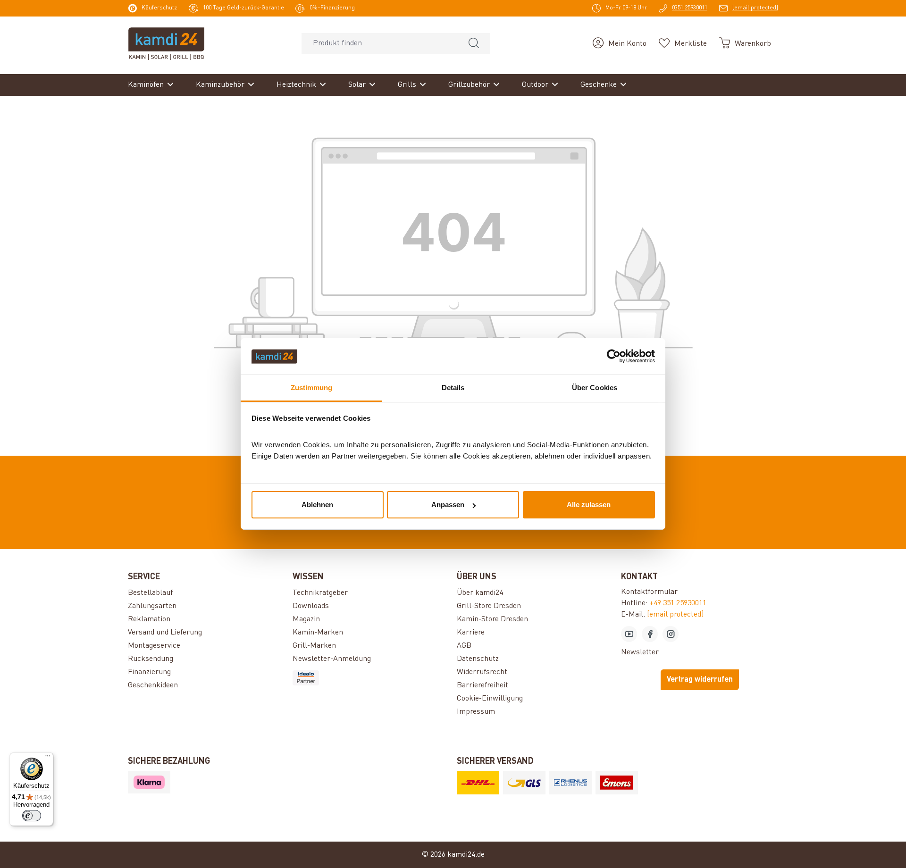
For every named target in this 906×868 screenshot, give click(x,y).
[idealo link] (371, 677)
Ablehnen (317, 505)
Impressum (476, 712)
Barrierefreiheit (482, 685)
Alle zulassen (589, 505)
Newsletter (640, 652)
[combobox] (380, 43)
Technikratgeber (320, 593)
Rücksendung (150, 659)
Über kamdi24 (480, 593)
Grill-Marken (314, 646)
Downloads (311, 606)
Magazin (306, 619)
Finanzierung (149, 672)
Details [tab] (453, 388)
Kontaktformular (649, 592)
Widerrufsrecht (482, 672)
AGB (464, 646)
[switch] (31, 815)
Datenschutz (478, 659)
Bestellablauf (150, 593)
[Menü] (47, 758)
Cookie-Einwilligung (490, 698)
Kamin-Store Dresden (492, 619)
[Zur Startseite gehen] (166, 43)
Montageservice (154, 646)
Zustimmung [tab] (312, 388)
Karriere (471, 632)
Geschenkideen (153, 685)
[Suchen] (473, 43)
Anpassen (447, 505)
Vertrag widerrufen (700, 680)
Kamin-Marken (318, 632)
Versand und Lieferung (165, 632)
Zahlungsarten (152, 606)
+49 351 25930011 (677, 603)
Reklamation (149, 619)
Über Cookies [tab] (594, 388)
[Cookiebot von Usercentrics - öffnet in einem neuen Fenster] (613, 357)
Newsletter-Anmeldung (332, 659)
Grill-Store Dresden (489, 606)
